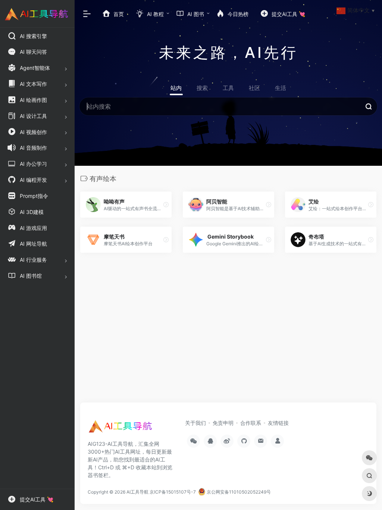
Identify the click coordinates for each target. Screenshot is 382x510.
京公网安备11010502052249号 (238, 492)
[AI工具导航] (121, 428)
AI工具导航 (137, 492)
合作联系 (250, 423)
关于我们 (195, 423)
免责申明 (223, 423)
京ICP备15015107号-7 (173, 492)
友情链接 (278, 423)
